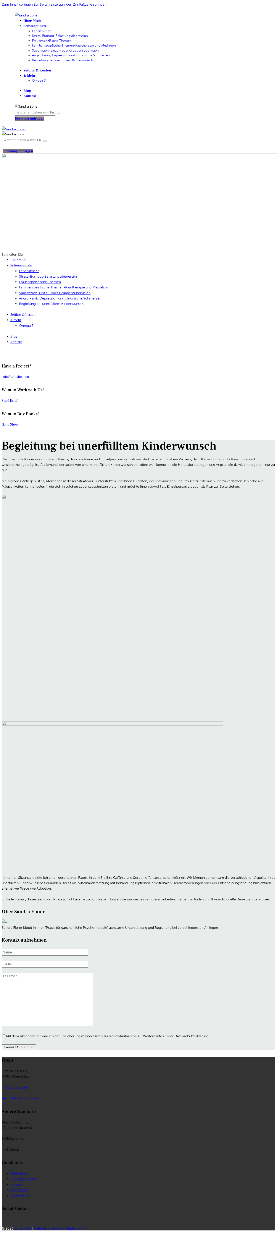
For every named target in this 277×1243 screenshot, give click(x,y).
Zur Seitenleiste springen (53, 4)
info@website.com (15, 377)
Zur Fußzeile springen (89, 4)
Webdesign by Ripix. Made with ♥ (59, 1228)
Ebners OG (22, 1228)
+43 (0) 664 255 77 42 (20, 1098)
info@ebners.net (14, 1087)
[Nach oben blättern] (4, 1239)
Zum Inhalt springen (18, 4)
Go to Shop (10, 424)
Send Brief (9, 400)
